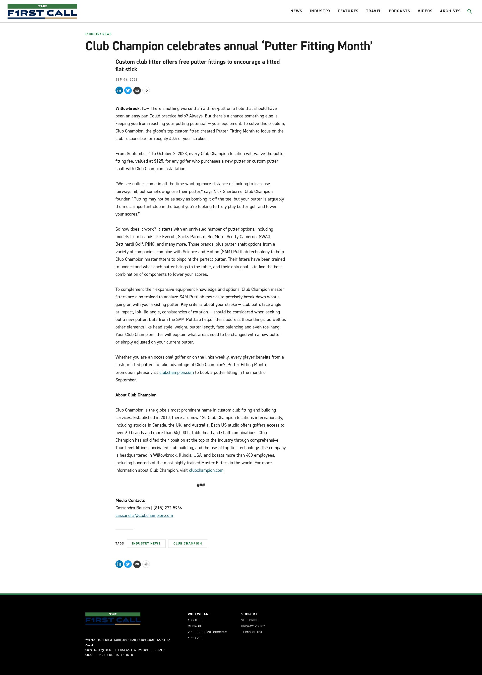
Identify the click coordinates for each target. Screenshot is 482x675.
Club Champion (187, 543)
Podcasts (399, 11)
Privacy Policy (253, 626)
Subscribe (249, 620)
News (296, 11)
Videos (425, 11)
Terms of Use (252, 632)
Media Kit (195, 626)
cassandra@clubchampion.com (144, 515)
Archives (450, 11)
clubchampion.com (176, 372)
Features (348, 11)
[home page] (42, 11)
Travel (373, 11)
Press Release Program (207, 632)
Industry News (98, 34)
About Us (195, 620)
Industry (320, 11)
